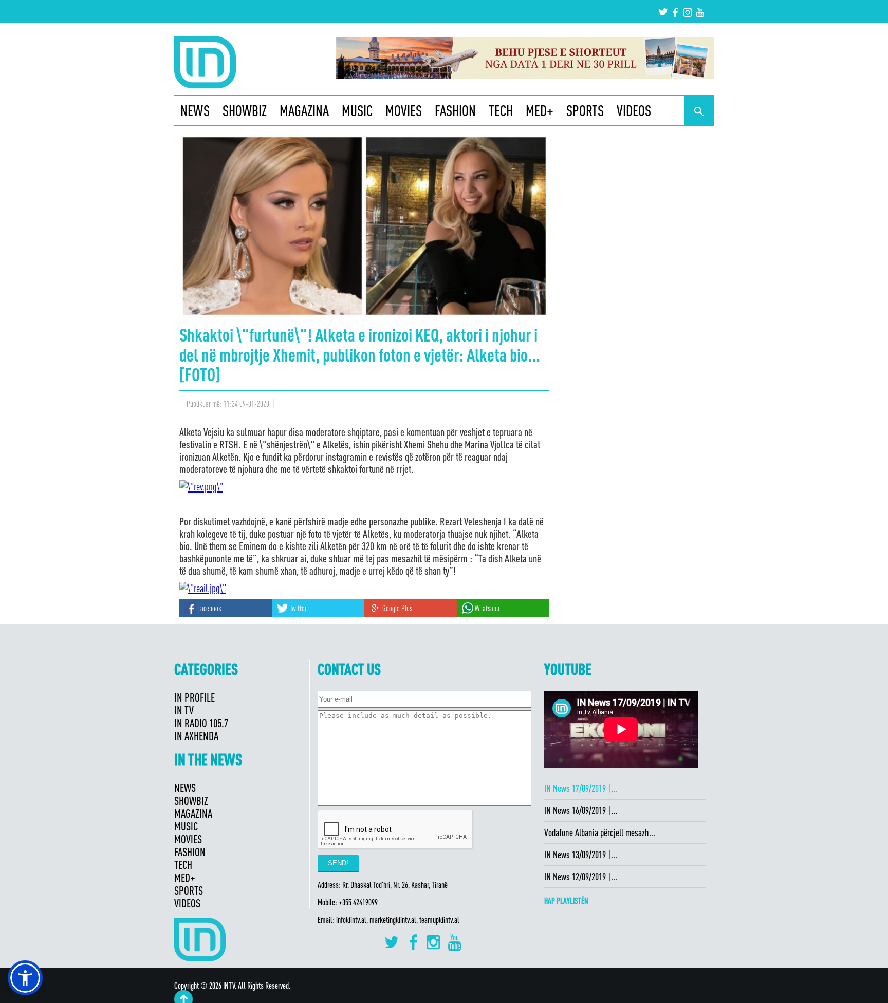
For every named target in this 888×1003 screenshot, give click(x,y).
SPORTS (585, 110)
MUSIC (357, 110)
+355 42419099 (358, 902)
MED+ (539, 110)
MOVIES (403, 110)
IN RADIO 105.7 (201, 722)
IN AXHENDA (196, 735)
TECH (501, 110)
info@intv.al (351, 919)
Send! (338, 863)
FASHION (455, 110)
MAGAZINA (304, 110)
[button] (25, 978)
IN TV (184, 710)
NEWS (195, 110)
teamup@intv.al (439, 919)
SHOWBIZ (245, 110)
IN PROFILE (194, 697)
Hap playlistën (566, 900)
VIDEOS (634, 110)
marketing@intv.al (392, 919)
